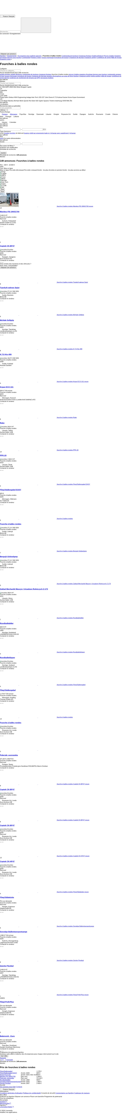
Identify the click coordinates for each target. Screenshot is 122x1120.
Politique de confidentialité (32, 1093)
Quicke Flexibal (7, 966)
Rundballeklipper (7, 658)
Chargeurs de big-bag (76, 57)
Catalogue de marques (82, 1093)
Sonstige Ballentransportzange (13, 932)
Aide (14, 1087)
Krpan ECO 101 (6, 387)
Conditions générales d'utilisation (11, 1093)
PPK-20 (3, 455)
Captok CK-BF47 (7, 246)
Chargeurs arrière (90, 57)
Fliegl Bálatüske (7, 897)
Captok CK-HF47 (7, 861)
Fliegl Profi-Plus (7, 1002)
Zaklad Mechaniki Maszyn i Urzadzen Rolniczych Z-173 (24, 589)
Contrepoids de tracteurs (70, 56)
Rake (2, 423)
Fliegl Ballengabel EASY (10, 490)
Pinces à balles (109, 56)
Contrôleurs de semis (103, 57)
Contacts (19, 1087)
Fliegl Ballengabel (8, 690)
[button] (61, 44)
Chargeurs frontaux (85, 56)
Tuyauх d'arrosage (47, 57)
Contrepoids (26, 57)
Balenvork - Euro (7, 1036)
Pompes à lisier (35, 57)
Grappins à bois (5, 59)
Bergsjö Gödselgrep (9, 557)
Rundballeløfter (6, 623)
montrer (3, 153)
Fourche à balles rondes (10, 524)
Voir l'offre (4, 1056)
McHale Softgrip (7, 320)
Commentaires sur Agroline (64, 1093)
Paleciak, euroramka (9, 755)
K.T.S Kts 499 (6, 354)
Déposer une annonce (8, 267)
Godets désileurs (97, 56)
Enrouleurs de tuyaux (61, 57)
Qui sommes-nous (6, 1087)
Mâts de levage (116, 57)
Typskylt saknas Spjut (9, 288)
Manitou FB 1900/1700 (9, 212)
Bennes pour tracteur (14, 57)
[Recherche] (36, 25)
